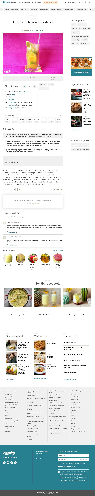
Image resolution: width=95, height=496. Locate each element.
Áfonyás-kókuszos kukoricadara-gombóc (75, 366)
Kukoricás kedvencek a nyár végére (57, 391)
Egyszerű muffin (9, 397)
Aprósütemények (75, 397)
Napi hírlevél (63, 466)
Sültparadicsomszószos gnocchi (35, 416)
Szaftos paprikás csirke (33, 428)
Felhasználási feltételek (42, 451)
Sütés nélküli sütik (75, 405)
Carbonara (7, 431)
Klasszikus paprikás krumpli (33, 426)
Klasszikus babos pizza (72, 360)
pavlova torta (82, 25)
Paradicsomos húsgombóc (11, 421)
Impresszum (39, 457)
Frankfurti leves (8, 394)
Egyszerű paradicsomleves (11, 402)
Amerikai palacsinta (10, 429)
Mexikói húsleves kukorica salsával (58, 428)
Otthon (85, 116)
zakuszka (34, 9)
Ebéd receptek (75, 394)
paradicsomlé (84, 145)
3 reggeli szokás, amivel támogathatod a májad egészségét (23, 357)
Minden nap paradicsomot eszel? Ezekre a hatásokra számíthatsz (87, 95)
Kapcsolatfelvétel (40, 455)
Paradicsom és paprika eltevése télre (36, 398)
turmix (79, 149)
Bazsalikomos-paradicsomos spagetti (34, 412)
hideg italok (75, 145)
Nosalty (47, 319)
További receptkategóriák (78, 431)
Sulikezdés (85, 89)
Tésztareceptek (75, 421)
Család (85, 102)
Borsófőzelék (8, 413)
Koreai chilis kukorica (54, 408)
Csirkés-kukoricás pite (54, 425)
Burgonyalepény (51, 343)
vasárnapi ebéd (44, 88)
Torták (73, 418)
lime (10, 97)
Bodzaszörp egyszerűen (18, 315)
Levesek (73, 415)
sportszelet (24, 9)
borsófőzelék (85, 44)
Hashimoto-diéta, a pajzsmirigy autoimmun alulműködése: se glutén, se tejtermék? (23, 370)
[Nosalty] (6, 2)
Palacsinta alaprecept (50, 357)
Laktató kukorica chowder (55, 411)
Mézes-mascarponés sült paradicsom (33, 401)
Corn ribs (51, 413)
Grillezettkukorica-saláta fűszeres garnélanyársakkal (57, 417)
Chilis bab (7, 415)
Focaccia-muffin (70, 342)
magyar (51, 84)
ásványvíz (12, 105)
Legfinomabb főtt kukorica (56, 395)
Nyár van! (20, 341)
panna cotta (86, 28)
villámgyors (43, 84)
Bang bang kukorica (54, 400)
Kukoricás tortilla (53, 423)
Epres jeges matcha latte (77, 315)
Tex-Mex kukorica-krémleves (56, 405)
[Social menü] (80, 2)
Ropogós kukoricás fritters (55, 397)
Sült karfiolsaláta (70, 372)
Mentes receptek (75, 402)
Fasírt (6, 410)
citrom (11, 99)
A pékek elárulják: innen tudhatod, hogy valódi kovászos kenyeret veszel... (87, 108)
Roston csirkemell (9, 426)
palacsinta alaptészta (49, 353)
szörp (73, 149)
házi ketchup (76, 28)
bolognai (49, 364)
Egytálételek (74, 413)
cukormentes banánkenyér (80, 36)
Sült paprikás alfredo (32, 431)
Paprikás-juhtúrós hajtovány (34, 434)
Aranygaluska (8, 399)
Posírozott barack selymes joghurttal (73, 348)
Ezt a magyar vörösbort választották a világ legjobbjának (87, 121)
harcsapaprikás (69, 9)
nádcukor (13, 102)
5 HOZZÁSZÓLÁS (40, 30)
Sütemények (74, 399)
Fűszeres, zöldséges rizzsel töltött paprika (35, 422)
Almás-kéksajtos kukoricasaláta (57, 431)
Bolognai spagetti (9, 418)
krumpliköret (50, 341)
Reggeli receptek (75, 429)
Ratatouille (29, 439)
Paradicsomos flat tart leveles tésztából (34, 408)
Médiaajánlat (39, 458)
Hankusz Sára (77, 319)
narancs (12, 94)
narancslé (22, 91)
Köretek (73, 426)
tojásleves (75, 44)
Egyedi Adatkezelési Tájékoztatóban (69, 480)
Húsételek (73, 410)
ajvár (73, 25)
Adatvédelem (39, 453)
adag (30, 86)
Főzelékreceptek (75, 407)
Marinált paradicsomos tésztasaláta (36, 419)
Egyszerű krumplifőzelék (11, 405)
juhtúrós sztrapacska (11, 9)
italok (29, 16)
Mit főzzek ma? (26, 2)
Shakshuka (29, 436)
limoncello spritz (82, 9)
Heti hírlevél (72, 466)
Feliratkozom (84, 459)
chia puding (75, 40)
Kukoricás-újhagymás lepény (56, 420)
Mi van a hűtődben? (36, 2)
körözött (84, 40)
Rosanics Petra (18, 319)
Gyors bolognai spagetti (51, 367)
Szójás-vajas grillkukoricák (55, 403)
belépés (16, 217)
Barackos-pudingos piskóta (73, 354)
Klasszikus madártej (10, 407)
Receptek (13, 2)
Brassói (6, 423)
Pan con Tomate (31, 395)
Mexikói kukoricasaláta (55, 433)
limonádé (35, 16)
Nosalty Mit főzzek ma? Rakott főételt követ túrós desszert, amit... (23, 345)
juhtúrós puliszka (56, 9)
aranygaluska (44, 9)
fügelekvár (75, 32)
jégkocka (13, 108)
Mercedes (33, 27)
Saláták (73, 423)
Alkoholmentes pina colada (47, 315)
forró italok (86, 149)
